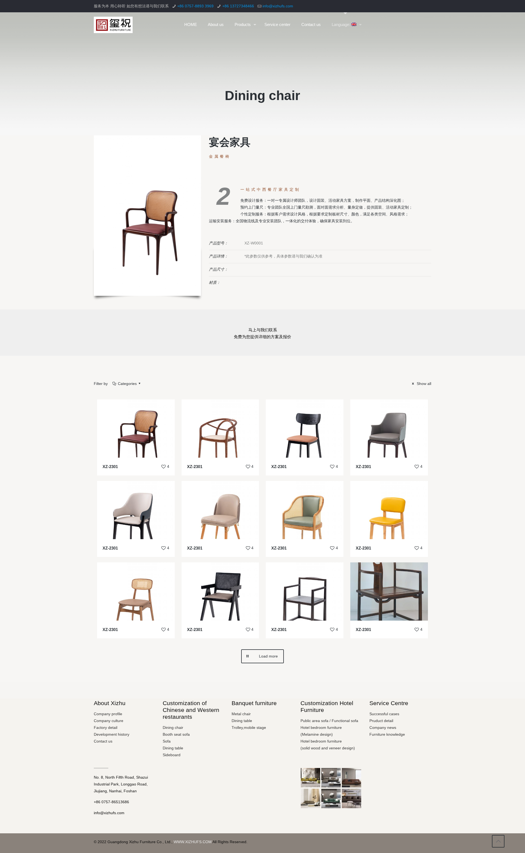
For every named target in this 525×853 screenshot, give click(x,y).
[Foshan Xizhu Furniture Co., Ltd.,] (113, 24)
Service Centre (388, 703)
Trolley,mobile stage (249, 727)
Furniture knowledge (387, 734)
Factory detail (105, 727)
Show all (423, 383)
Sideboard (171, 755)
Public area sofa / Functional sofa (329, 720)
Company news (382, 727)
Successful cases (384, 714)
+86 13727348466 (238, 6)
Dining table (173, 748)
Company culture (108, 720)
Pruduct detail (381, 720)
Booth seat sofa (176, 734)
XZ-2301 (110, 466)
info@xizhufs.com (277, 6)
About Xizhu (110, 703)
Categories (127, 383)
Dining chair (173, 727)
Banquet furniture (254, 703)
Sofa (167, 741)
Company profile (108, 714)
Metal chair (241, 714)
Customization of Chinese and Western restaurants (191, 710)
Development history (111, 734)
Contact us (103, 741)
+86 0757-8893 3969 (195, 6)
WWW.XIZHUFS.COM (193, 842)
